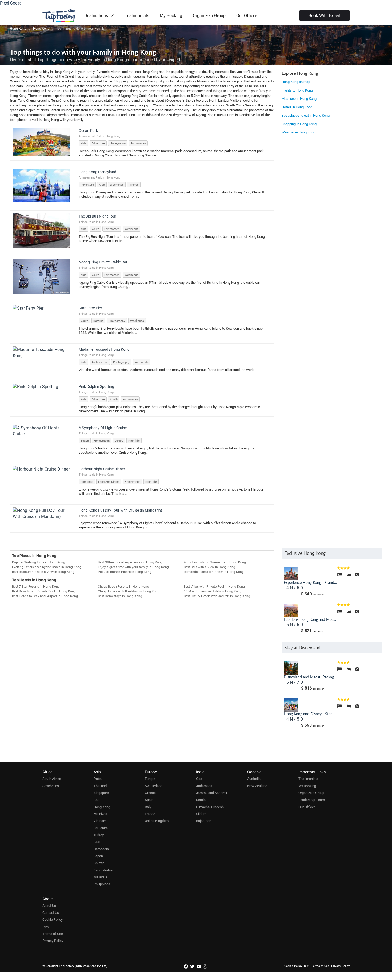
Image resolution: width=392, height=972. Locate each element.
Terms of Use (52, 933)
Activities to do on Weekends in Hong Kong (215, 562)
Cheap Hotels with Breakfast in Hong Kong (128, 591)
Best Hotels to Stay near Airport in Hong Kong (45, 596)
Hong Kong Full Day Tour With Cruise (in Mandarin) (120, 510)
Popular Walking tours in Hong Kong (38, 562)
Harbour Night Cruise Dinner (102, 468)
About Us (49, 905)
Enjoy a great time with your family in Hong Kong (133, 567)
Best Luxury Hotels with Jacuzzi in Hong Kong (217, 596)
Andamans (204, 785)
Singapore (101, 792)
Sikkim (201, 813)
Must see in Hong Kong (299, 98)
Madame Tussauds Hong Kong (104, 349)
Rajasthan (203, 820)
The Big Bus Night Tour (97, 216)
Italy (148, 806)
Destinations (96, 15)
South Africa (51, 778)
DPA (45, 926)
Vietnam (100, 820)
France (150, 813)
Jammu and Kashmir (211, 792)
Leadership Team (311, 799)
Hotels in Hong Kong (297, 107)
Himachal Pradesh (210, 806)
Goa (199, 778)
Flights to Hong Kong (297, 90)
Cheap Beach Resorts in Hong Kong (123, 586)
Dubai (98, 778)
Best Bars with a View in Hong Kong (209, 567)
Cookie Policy (52, 919)
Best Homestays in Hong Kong (120, 596)
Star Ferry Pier (90, 307)
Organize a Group (209, 15)
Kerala (201, 799)
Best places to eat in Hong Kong (306, 115)
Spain (149, 799)
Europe (150, 778)
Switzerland (153, 785)
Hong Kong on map (296, 81)
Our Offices (246, 15)
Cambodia (101, 849)
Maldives (100, 813)
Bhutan (99, 862)
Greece (150, 792)
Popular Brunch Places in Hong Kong (124, 572)
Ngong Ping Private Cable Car (103, 261)
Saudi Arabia (103, 870)
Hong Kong (102, 806)
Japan (98, 856)
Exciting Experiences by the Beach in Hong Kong (46, 567)
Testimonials (137, 15)
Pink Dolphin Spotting (96, 386)
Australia (254, 778)
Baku (97, 841)
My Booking (171, 15)
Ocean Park (88, 130)
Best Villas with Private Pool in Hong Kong (214, 586)
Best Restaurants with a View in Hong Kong (43, 572)
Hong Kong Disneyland (97, 171)
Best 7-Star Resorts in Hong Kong (36, 586)
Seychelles (50, 785)
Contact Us (50, 912)
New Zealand (257, 785)
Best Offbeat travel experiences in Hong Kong (130, 562)
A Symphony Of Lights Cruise (103, 427)
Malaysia (100, 877)
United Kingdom (157, 820)
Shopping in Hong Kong (299, 123)
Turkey (99, 834)
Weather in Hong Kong (298, 132)
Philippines (102, 884)
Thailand (100, 785)
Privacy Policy (52, 940)
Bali (96, 799)
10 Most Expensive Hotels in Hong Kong (213, 591)
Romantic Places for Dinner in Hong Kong (214, 572)
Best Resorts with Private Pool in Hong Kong (44, 591)
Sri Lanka (101, 827)
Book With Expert (325, 15)
